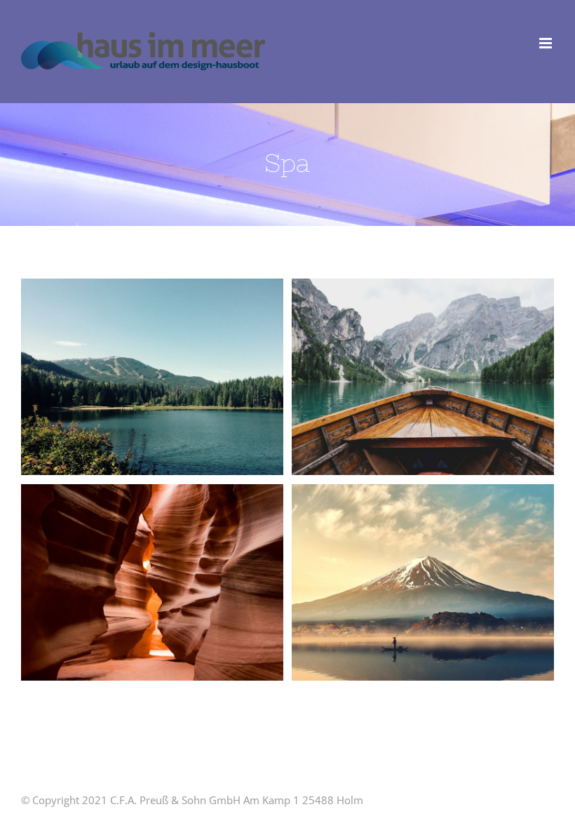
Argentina (127, 377)
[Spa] (152, 377)
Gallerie (178, 377)
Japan (398, 582)
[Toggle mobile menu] (546, 43)
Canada (398, 377)
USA (127, 582)
